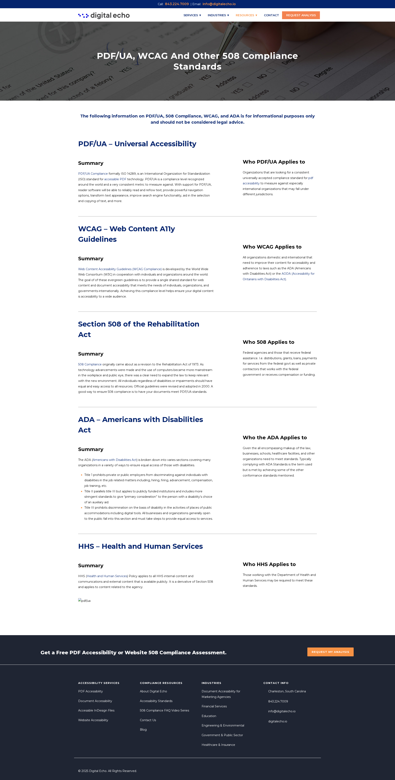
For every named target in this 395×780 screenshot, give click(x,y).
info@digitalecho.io (282, 711)
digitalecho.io (277, 721)
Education (209, 716)
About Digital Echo (153, 691)
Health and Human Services (107, 576)
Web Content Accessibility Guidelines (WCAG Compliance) (120, 269)
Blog (143, 729)
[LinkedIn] (313, 771)
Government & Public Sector (222, 735)
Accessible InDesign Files (96, 710)
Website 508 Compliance (158, 653)
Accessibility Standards (156, 701)
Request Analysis (301, 15)
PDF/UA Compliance (93, 174)
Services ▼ (193, 15)
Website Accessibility (93, 720)
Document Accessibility (95, 701)
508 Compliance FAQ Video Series (164, 710)
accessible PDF (115, 179)
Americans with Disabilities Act (115, 460)
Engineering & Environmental (223, 725)
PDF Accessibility (93, 653)
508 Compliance (183, 116)
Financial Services (214, 706)
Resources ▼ (247, 15)
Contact (271, 15)
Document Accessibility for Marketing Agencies (221, 694)
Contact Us (148, 720)
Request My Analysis (330, 651)
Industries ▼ (219, 15)
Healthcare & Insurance (218, 745)
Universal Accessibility (155, 143)
